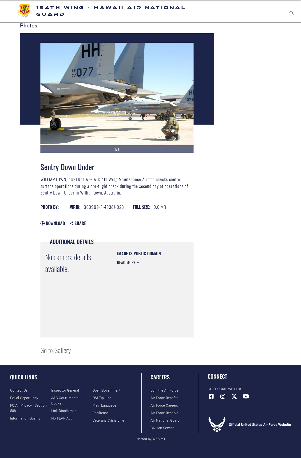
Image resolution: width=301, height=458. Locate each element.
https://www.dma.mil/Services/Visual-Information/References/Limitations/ (145, 321)
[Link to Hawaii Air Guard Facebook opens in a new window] (211, 396)
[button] (7, 11)
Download (55, 223)
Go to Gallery (55, 350)
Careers (160, 377)
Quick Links (23, 377)
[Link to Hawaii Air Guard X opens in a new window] (234, 396)
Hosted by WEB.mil (150, 439)
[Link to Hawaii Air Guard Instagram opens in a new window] (222, 396)
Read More (127, 262)
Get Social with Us (225, 389)
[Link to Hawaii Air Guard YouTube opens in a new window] (245, 396)
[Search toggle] (293, 11)
